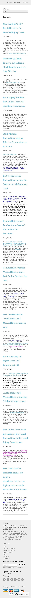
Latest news (6, 523)
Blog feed (15, 579)
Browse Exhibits (8, 552)
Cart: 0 (26, 2)
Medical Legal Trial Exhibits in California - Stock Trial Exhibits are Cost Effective (14, 65)
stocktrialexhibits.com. (16, 340)
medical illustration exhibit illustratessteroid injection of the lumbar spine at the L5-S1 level (14, 243)
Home (5, 546)
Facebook (8, 579)
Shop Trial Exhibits (9, 548)
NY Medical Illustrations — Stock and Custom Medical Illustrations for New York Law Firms (15, 527)
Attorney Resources (9, 550)
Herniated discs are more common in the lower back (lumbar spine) (15, 343)
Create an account (16, 2)
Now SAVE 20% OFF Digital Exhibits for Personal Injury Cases (13, 28)
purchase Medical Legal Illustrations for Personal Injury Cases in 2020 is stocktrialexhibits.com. (15, 453)
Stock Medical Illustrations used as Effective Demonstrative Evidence (15, 140)
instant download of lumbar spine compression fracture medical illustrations (13, 295)
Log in (8, 2)
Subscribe (21, 564)
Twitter (4, 579)
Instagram (18, 579)
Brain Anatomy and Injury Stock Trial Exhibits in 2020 (12, 361)
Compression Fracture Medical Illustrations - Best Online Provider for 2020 (15, 274)
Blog (4, 554)
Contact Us (6, 558)
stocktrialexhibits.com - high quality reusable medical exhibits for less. (14, 501)
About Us (6, 556)
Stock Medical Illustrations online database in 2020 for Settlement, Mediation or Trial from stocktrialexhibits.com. (15, 199)
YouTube (11, 579)
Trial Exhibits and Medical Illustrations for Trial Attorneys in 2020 (15, 397)
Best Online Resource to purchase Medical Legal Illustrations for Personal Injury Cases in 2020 (15, 436)
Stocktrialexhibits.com (9, 154)
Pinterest (22, 579)
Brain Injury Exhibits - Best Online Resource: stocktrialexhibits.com (14, 102)
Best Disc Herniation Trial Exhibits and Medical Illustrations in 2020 (14, 321)
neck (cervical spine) (16, 346)
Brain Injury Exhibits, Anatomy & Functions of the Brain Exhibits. (15, 374)
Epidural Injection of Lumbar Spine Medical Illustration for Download (14, 227)
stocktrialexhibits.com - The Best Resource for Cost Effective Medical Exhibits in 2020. (14, 168)
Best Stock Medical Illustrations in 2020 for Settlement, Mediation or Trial (15, 182)
